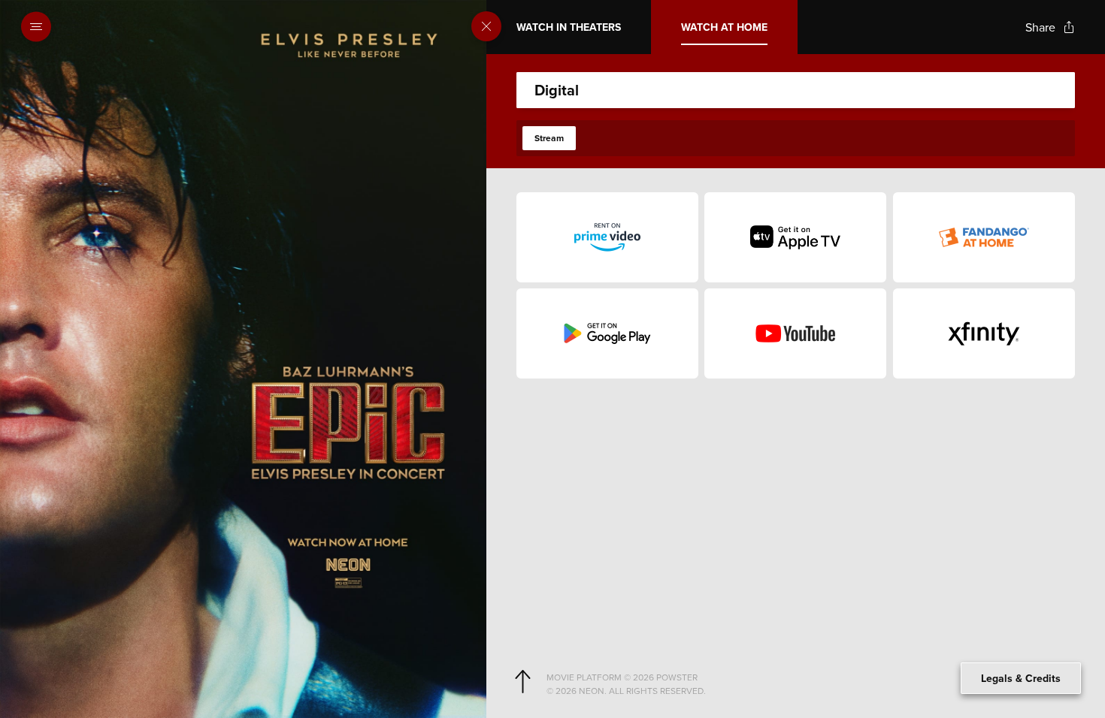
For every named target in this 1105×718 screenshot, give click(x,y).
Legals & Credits (1021, 678)
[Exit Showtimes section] (486, 26)
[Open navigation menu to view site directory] (40, 27)
